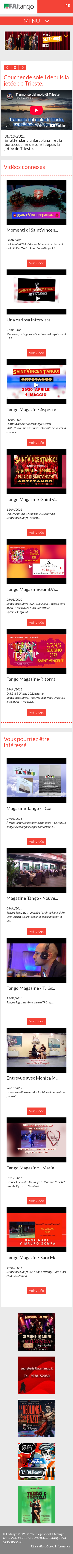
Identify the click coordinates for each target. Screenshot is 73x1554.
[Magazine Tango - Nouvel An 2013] (36, 870)
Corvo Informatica (58, 1546)
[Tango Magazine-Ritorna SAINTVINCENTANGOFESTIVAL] (36, 651)
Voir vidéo (36, 263)
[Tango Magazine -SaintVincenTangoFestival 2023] (36, 471)
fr (68, 5)
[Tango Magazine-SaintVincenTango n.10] (36, 561)
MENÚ (32, 20)
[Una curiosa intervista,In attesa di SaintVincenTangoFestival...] (36, 291)
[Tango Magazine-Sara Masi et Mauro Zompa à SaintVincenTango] (36, 1229)
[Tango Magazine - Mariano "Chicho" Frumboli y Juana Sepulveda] (36, 1139)
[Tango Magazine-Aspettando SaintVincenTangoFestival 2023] (36, 381)
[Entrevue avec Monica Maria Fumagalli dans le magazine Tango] (36, 1050)
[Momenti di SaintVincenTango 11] (36, 202)
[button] (36, 202)
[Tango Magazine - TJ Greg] (36, 960)
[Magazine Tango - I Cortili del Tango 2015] (36, 780)
